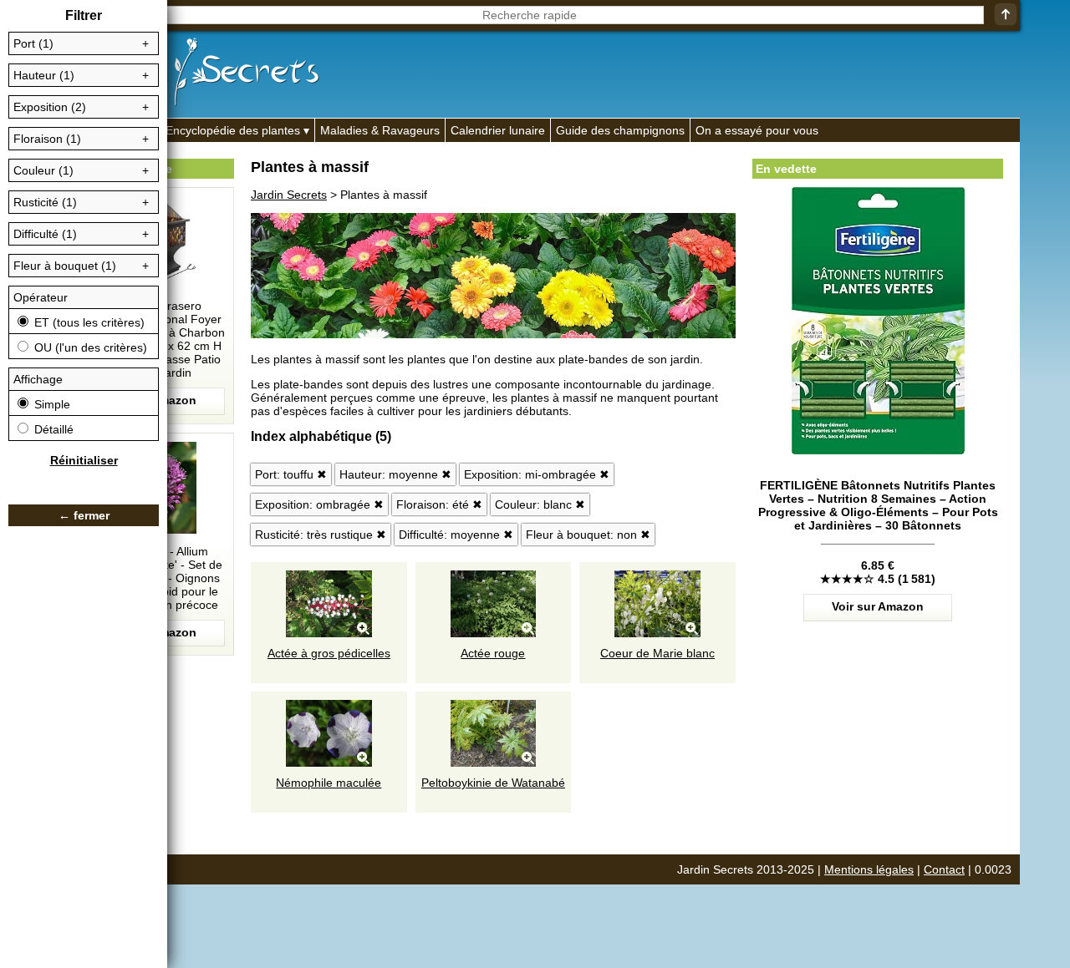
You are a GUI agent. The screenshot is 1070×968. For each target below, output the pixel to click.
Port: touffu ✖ (291, 474)
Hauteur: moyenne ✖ (395, 474)
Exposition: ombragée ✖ (319, 504)
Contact (944, 869)
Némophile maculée (328, 782)
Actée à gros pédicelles (329, 653)
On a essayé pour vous (757, 130)
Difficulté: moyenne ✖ (456, 534)
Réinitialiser (84, 460)
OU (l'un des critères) (89, 347)
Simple (50, 404)
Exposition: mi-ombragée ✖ (536, 474)
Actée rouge (493, 653)
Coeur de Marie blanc (657, 653)
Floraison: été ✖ (439, 504)
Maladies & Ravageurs (380, 130)
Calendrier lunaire (498, 130)
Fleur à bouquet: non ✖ (588, 534)
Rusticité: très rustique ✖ (320, 534)
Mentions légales (869, 869)
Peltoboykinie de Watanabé (493, 782)
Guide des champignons (620, 130)
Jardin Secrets (289, 194)
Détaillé (52, 429)
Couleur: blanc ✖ (540, 504)
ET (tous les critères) (88, 322)
